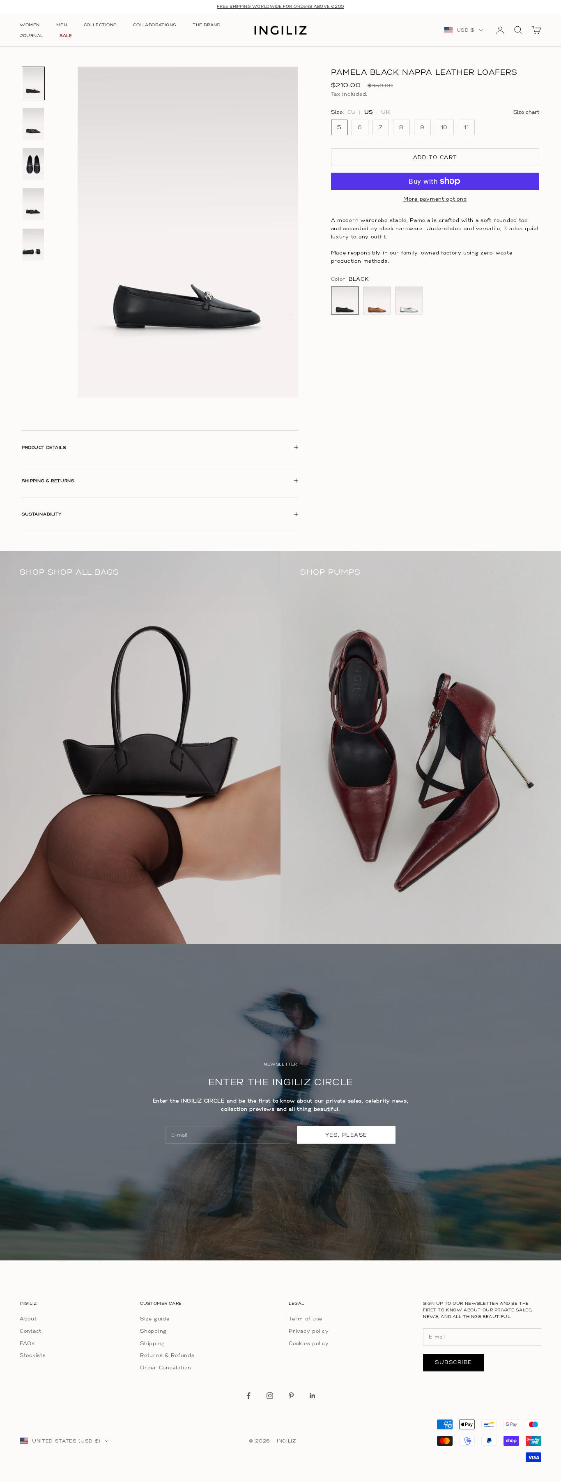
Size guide (154, 1319)
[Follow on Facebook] (248, 1396)
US (368, 112)
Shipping (152, 1343)
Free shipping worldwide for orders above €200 (280, 6)
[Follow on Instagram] (270, 1396)
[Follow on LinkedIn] (312, 1396)
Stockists (33, 1355)
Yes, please (346, 1135)
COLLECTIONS (100, 24)
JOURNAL (31, 35)
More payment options (435, 199)
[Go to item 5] (33, 244)
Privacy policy (309, 1331)
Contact (30, 1331)
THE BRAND (206, 24)
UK (385, 112)
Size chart (526, 112)
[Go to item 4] (33, 204)
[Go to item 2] (33, 124)
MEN (61, 24)
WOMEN (30, 24)
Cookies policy (309, 1343)
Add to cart (435, 157)
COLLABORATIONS (154, 24)
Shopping (153, 1331)
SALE (66, 35)
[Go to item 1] (33, 83)
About (28, 1319)
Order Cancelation (165, 1367)
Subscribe (453, 1362)
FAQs (27, 1343)
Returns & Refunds (167, 1355)
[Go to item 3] (33, 164)
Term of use (305, 1319)
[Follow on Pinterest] (291, 1396)
